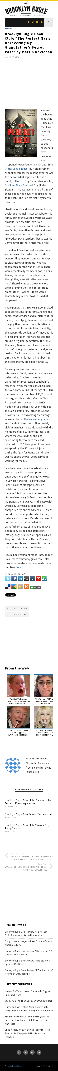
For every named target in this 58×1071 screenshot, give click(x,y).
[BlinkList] (26, 586)
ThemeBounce (17, 1066)
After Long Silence (17, 168)
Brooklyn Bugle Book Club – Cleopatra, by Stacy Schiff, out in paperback (28, 801)
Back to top (43, 1066)
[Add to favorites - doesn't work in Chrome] (20, 586)
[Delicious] (7, 586)
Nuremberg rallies (39, 419)
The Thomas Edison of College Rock (34, 1000)
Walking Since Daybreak (20, 185)
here (18, 567)
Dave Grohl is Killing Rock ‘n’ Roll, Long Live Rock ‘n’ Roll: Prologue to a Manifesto (27, 1020)
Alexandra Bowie (37, 758)
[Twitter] (7, 578)
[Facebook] (14, 578)
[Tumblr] (32, 578)
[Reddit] (26, 578)
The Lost (20, 181)
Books (9, 28)
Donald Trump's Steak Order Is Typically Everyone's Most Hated (18, 732)
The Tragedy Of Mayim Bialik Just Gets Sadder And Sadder (45, 701)
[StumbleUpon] (44, 578)
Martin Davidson (17, 608)
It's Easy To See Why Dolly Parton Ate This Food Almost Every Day (45, 732)
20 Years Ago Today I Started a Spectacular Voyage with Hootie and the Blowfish (28, 1033)
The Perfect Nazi (16, 614)
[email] (38, 578)
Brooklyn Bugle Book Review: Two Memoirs (28, 814)
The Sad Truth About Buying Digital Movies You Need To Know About (18, 701)
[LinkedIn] (20, 578)
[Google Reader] (14, 586)
